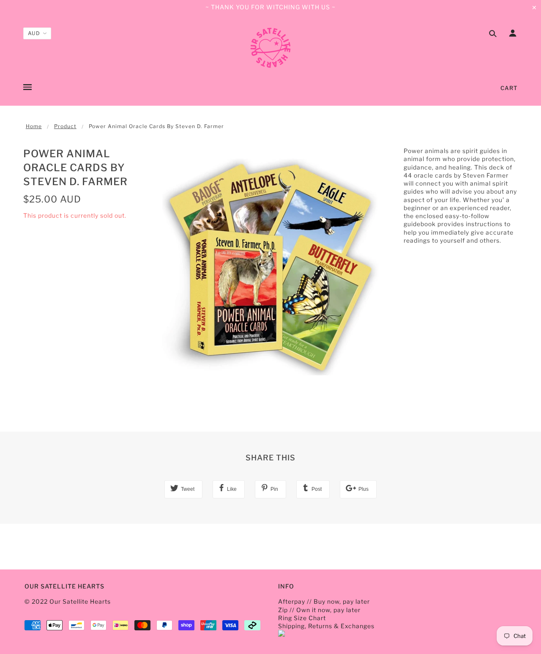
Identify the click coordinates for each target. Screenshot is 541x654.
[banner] (270, 48)
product (65, 126)
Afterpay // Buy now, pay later (324, 601)
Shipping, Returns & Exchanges (326, 625)
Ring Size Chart (302, 617)
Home (34, 126)
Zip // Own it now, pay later (319, 609)
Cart (509, 88)
